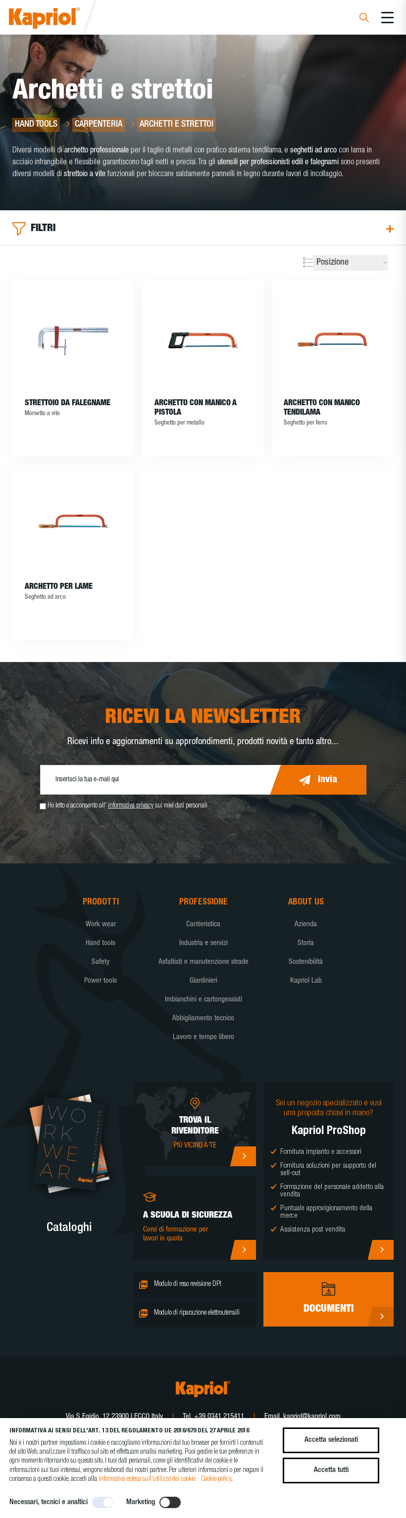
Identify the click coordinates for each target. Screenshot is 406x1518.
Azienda (306, 924)
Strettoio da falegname (67, 404)
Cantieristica (203, 924)
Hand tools (100, 943)
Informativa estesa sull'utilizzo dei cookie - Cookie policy (165, 1479)
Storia (306, 943)
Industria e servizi (203, 943)
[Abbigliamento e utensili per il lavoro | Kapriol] (57, 19)
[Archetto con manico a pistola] (203, 340)
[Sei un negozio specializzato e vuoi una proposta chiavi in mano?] (380, 1250)
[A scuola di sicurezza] (243, 1250)
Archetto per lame (59, 587)
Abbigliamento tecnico (203, 1018)
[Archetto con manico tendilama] (332, 340)
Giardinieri (203, 981)
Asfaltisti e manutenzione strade (203, 962)
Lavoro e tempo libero (203, 1037)
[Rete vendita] (243, 1156)
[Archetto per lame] (73, 523)
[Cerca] (364, 19)
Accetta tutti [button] (331, 1470)
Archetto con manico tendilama (322, 408)
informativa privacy (130, 806)
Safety (100, 962)
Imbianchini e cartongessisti (203, 999)
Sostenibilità (306, 962)
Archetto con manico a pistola (195, 408)
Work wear (101, 924)
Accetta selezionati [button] (331, 1440)
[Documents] (380, 1317)
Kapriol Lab (306, 981)
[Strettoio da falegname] (73, 340)
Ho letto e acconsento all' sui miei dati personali (127, 806)
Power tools (100, 981)
